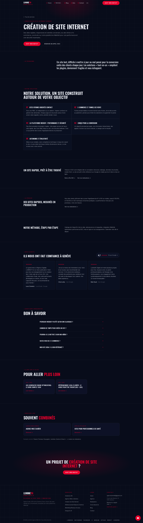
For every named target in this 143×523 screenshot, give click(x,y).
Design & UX (68, 510)
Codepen (116, 520)
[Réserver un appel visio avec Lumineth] (138, 518)
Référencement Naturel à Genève (74, 504)
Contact (81, 3)
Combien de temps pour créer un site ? (71, 328)
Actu (73, 3)
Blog (66, 3)
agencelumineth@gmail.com (114, 495)
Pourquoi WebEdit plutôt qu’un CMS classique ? (71, 322)
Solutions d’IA (68, 496)
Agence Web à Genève (71, 498)
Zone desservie (94, 504)
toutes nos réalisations (75, 439)
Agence (92, 498)
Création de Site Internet (71, 501)
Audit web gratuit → (112, 507)
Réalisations (93, 501)
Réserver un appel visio (52, 44)
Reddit (109, 520)
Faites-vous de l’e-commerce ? (71, 341)
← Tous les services (29, 17)
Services (58, 3)
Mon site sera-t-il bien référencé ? (71, 347)
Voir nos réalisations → (84, 178)
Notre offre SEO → (70, 178)
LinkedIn (70, 520)
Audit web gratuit (111, 3)
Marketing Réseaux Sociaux (72, 507)
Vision (49, 3)
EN (87, 3)
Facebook (86, 520)
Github (103, 520)
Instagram (78, 520)
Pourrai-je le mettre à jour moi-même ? (71, 334)
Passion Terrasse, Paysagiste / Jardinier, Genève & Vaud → (50, 439)
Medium (96, 520)
